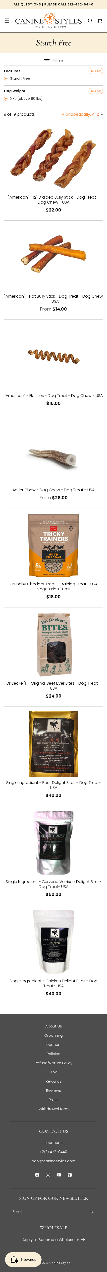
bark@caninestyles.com (54, 1161)
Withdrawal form (54, 1108)
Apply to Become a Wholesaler (50, 1239)
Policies (53, 1053)
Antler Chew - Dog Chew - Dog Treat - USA (53, 490)
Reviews (53, 1090)
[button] (7, 21)
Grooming (53, 1035)
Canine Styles (60, 1263)
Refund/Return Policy (53, 1062)
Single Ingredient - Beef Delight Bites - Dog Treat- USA (53, 785)
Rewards (53, 1081)
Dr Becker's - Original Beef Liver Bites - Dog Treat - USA (53, 686)
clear (96, 71)
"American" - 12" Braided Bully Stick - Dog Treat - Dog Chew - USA (53, 200)
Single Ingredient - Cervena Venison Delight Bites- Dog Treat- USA (54, 884)
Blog (53, 1072)
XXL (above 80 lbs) (26, 99)
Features (12, 71)
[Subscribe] (91, 1211)
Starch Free (19, 78)
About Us (53, 1026)
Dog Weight (15, 90)
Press (53, 1099)
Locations (53, 1044)
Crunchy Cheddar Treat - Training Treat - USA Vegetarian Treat (54, 587)
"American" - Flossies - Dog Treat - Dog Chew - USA (53, 395)
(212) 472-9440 (53, 1151)
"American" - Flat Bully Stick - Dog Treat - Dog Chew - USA (53, 299)
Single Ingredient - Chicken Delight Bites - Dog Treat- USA (53, 984)
